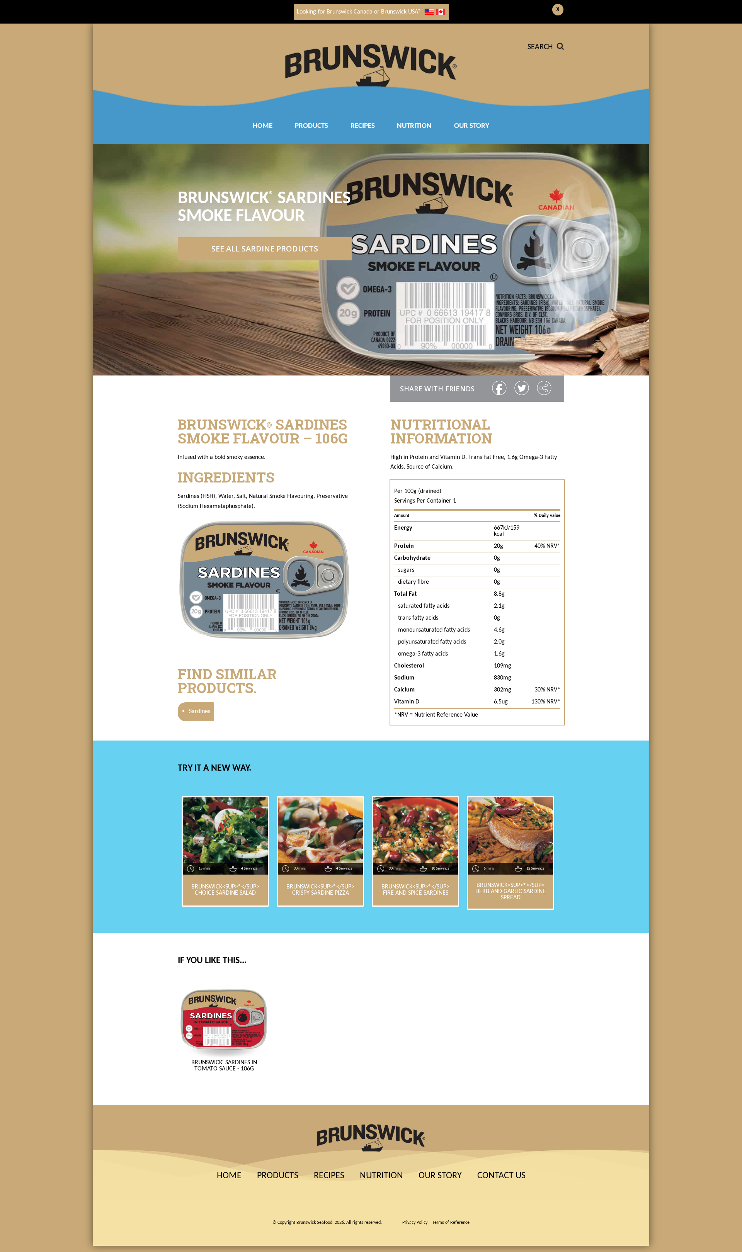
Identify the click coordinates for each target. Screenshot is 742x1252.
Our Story (471, 126)
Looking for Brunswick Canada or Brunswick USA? (358, 12)
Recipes (329, 1176)
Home (262, 126)
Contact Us (501, 1176)
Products (311, 126)
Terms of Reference (451, 1222)
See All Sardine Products (264, 248)
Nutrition (414, 126)
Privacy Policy (414, 1222)
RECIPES (363, 126)
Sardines (196, 712)
